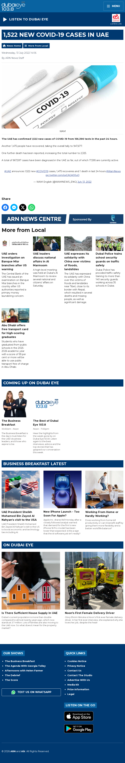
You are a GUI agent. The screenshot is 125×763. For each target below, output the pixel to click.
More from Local (38, 45)
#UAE (7, 171)
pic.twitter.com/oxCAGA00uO (62, 175)
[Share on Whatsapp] (31, 207)
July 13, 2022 (84, 181)
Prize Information (78, 689)
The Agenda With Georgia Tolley (25, 665)
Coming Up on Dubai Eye (31, 383)
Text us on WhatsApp (34, 692)
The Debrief (12, 675)
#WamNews (113, 171)
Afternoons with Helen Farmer (24, 670)
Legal (70, 694)
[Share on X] (22, 207)
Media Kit (73, 684)
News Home (14, 45)
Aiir (23, 751)
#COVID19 (42, 171)
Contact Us (74, 670)
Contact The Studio (79, 675)
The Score (11, 680)
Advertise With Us (78, 680)
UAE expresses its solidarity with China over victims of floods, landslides (77, 261)
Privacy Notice (76, 665)
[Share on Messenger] (14, 207)
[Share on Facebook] (5, 207)
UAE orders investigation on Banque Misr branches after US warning (14, 261)
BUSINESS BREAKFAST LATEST (35, 463)
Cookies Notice (76, 661)
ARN (13, 751)
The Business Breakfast (20, 661)
